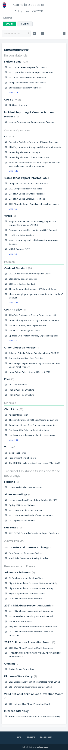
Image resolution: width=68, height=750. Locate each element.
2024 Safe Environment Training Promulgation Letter (33, 315)
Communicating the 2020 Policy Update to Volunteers (34, 320)
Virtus (9, 216)
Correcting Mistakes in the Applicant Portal (29, 157)
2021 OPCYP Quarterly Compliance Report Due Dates (34, 533)
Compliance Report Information (26, 178)
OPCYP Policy (14, 309)
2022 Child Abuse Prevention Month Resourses (31, 647)
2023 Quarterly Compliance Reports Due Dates (31, 72)
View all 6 (13, 208)
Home (18, 737)
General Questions (17, 130)
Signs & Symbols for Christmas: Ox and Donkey (31, 588)
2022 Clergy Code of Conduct (23, 278)
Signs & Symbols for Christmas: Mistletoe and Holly (33, 583)
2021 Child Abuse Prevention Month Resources (31, 611)
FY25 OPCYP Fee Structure (21, 389)
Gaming (11, 663)
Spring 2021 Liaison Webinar (22, 505)
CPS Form (12, 99)
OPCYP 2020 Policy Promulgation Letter (27, 325)
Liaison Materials (16, 55)
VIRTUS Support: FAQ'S (19, 249)
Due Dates (12, 527)
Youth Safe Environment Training (27, 547)
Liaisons (11, 482)
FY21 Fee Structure (18, 384)
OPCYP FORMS (14, 541)
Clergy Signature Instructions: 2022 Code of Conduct (33, 289)
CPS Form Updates (18, 105)
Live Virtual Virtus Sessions (21, 235)
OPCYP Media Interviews (20, 621)
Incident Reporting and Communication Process (31, 122)
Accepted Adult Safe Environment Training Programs (34, 142)
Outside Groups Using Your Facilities (26, 358)
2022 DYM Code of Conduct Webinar (26, 510)
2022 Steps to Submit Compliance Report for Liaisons (34, 204)
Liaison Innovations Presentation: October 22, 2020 (33, 500)
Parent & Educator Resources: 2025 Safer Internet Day (34, 716)
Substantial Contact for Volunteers (25, 87)
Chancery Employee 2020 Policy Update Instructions (33, 419)
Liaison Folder (15, 61)
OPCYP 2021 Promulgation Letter (24, 330)
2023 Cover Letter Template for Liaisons (28, 67)
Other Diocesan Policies (21, 347)
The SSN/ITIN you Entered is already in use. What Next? (34, 462)
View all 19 (13, 170)
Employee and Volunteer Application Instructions (32, 435)
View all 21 (13, 440)
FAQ (9, 136)
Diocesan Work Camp (20, 676)
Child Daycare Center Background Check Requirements (35, 147)
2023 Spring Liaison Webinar (22, 520)
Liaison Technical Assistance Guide (25, 487)
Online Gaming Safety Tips (21, 669)
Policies (9, 262)
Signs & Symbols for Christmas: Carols (27, 593)
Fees (8, 379)
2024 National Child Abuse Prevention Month (29, 704)
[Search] (28, 33)
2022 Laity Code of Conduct (22, 283)
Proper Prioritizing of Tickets (22, 457)
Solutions (31, 737)
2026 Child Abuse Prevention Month (25, 598)
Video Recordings (17, 494)
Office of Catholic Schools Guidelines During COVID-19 (34, 353)
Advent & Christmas (19, 572)
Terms (10, 447)
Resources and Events (19, 566)
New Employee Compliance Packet (25, 553)
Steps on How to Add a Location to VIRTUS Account (33, 230)
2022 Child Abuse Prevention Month (29, 642)
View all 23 (13, 92)
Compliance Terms (17, 452)
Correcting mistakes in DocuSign (24, 152)
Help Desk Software (28, 747)
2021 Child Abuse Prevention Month (29, 605)
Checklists (13, 409)
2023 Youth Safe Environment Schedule (27, 77)
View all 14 (13, 302)
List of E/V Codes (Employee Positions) (27, 198)
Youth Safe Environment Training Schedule (29, 558)
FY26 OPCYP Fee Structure (21, 394)
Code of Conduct (18, 268)
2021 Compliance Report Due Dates (25, 188)
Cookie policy (46, 737)
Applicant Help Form (18, 414)
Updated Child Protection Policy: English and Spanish (34, 335)
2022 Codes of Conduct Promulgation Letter (29, 273)
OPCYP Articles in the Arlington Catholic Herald (31, 616)
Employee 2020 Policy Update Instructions (29, 430)
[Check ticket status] (34, 33)
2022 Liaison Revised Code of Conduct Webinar (31, 515)
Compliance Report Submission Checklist (28, 183)
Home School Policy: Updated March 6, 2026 (29, 372)
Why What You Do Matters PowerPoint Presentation (33, 626)
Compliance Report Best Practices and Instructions (33, 425)
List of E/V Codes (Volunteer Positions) (27, 193)
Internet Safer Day (18, 711)
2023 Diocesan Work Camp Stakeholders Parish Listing (34, 681)
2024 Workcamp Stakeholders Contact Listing (30, 686)
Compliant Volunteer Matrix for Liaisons (27, 82)
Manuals (10, 403)
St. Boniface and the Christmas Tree (26, 578)
